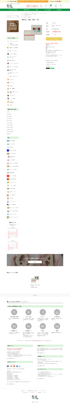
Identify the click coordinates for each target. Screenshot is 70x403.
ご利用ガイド (23, 390)
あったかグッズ (12, 79)
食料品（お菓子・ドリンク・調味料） (14, 92)
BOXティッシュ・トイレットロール (14, 73)
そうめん (34, 14)
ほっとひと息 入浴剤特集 (14, 166)
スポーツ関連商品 (13, 204)
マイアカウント (32, 392)
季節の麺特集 (12, 172)
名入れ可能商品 (12, 140)
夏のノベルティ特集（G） (28, 17)
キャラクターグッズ (13, 182)
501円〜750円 (9, 120)
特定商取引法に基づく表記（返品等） (52, 60)
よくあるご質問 (47, 9)
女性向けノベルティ (13, 191)
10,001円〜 (9, 133)
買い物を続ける (48, 66)
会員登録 (39, 392)
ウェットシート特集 (13, 169)
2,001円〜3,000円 (10, 127)
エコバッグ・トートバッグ (14, 41)
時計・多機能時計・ (12, 89)
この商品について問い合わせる (51, 64)
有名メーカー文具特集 (13, 163)
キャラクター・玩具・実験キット (13, 70)
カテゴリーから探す (13, 9)
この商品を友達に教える (50, 62)
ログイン (44, 392)
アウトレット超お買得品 (12, 102)
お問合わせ (59, 9)
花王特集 (11, 147)
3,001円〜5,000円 (10, 129)
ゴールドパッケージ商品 (14, 207)
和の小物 (11, 198)
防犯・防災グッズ (12, 60)
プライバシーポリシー (43, 390)
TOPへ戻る (35, 295)
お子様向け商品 (12, 188)
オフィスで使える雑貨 (13, 210)
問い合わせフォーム (40, 340)
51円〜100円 (9, 114)
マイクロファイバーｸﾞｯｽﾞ (14, 217)
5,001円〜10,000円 (10, 131)
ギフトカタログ (12, 95)
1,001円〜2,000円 (10, 125)
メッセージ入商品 (13, 185)
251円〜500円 (9, 118)
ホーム (22, 14)
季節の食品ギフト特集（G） (28, 14)
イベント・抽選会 (12, 98)
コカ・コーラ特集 (13, 175)
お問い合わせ (25, 392)
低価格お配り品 (12, 156)
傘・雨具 (11, 85)
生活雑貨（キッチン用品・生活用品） (14, 44)
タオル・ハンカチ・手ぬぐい (14, 66)
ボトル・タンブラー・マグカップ (13, 57)
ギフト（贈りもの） (13, 153)
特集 (37, 9)
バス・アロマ (12, 82)
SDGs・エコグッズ (13, 214)
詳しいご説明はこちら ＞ (11, 358)
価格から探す (26, 9)
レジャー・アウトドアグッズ (14, 63)
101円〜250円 (9, 116)
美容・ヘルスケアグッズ (13, 76)
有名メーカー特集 (13, 150)
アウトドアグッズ (13, 201)
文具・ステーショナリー (13, 50)
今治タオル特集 (12, 159)
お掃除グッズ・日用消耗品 (14, 47)
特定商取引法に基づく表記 (32, 390)
